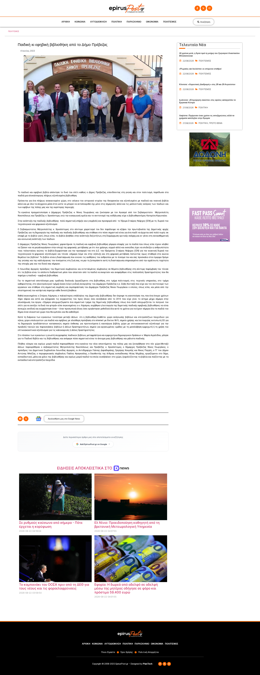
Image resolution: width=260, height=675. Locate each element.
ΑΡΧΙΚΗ (65, 22)
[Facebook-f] (197, 8)
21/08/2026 (188, 107)
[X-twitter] (203, 8)
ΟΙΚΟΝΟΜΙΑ (152, 22)
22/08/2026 (188, 61)
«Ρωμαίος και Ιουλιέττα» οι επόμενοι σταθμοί (200, 69)
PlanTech (147, 664)
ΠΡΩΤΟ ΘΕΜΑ (215, 123)
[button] (20, 418)
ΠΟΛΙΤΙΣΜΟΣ (169, 22)
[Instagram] (209, 8)
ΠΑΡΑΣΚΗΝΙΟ (134, 22)
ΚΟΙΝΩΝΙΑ (80, 22)
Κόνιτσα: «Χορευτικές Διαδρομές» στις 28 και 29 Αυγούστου (207, 84)
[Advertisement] (93, 166)
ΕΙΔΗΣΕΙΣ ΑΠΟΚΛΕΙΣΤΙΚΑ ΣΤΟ (85, 468)
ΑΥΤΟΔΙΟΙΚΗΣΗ (98, 22)
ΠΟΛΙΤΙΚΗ (116, 22)
